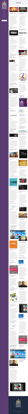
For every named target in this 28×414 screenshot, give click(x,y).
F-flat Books (5, 24)
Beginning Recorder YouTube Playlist (22, 219)
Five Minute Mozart (13, 36)
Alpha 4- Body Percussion (21, 35)
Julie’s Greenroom (12, 62)
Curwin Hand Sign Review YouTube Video (22, 134)
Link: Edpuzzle (12, 131)
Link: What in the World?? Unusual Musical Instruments (13, 289)
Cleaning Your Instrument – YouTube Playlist (22, 191)
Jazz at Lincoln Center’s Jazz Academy (13, 138)
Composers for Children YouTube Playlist (22, 13)
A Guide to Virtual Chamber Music (21, 289)
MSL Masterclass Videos (22, 82)
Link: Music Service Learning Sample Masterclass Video (21, 96)
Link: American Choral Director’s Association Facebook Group (22, 127)
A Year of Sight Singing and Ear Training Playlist (22, 242)
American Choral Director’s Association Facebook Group (22, 115)
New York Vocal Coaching (12, 209)
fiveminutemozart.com (13, 57)
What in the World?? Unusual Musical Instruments (13, 276)
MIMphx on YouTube (14, 176)
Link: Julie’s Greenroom (13, 86)
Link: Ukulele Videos (22, 278)
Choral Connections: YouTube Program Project (13, 305)
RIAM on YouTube (14, 203)
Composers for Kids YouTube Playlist (13, 13)
